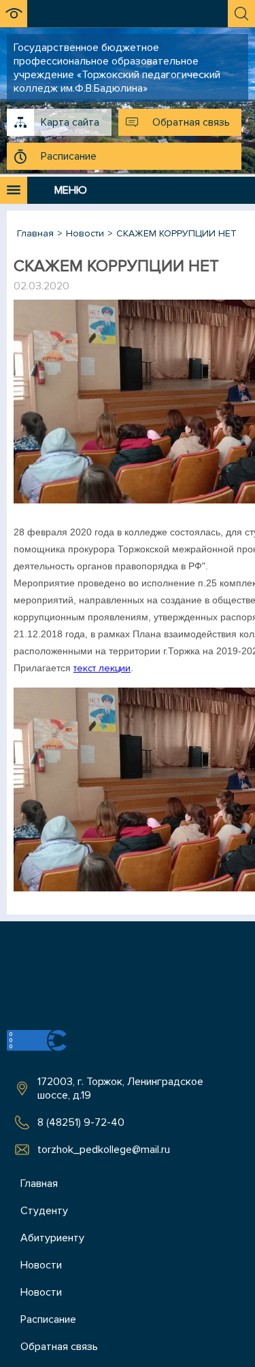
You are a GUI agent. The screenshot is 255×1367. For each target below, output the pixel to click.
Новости (41, 1265)
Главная (39, 1183)
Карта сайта (70, 122)
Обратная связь (191, 122)
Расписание (69, 156)
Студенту (44, 1211)
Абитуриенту (52, 1238)
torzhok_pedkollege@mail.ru (103, 1149)
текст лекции (102, 668)
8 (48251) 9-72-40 (80, 1122)
